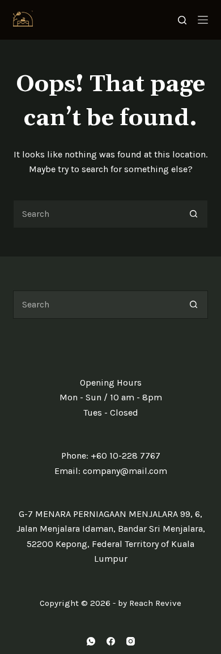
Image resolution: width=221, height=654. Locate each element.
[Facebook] (111, 641)
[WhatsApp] (91, 641)
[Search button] (194, 214)
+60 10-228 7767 (125, 455)
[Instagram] (130, 641)
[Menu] (203, 20)
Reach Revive (155, 603)
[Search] (182, 20)
